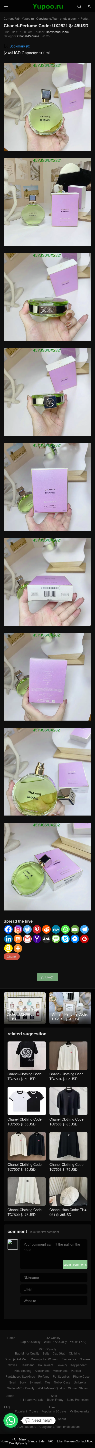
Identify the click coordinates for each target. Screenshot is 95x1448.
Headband (27, 1365)
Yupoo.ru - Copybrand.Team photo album (49, 18)
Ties (47, 1382)
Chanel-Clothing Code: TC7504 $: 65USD (67, 1076)
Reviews (35, 1419)
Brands (9, 1395)
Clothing (74, 1353)
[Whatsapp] (65, 929)
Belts (46, 1353)
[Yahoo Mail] (37, 939)
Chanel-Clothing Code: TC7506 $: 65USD (67, 1121)
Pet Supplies (61, 1376)
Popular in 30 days (53, 1411)
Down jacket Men (16, 1359)
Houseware (45, 1365)
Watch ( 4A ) (78, 1341)
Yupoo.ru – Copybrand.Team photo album (52, 1426)
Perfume (86, 18)
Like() (48, 977)
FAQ (7, 1407)
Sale (54, 1395)
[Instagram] (18, 929)
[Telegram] (84, 929)
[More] (18, 948)
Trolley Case (62, 1382)
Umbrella (80, 1382)
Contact (49, 1419)
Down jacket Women (44, 1359)
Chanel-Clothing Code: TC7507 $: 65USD (25, 1167)
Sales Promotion (78, 1399)
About (62, 1419)
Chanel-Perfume (28, 36)
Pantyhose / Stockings (20, 1376)
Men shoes (60, 1370)
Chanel (12, 956)
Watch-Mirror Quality (51, 1388)
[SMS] (56, 939)
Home (11, 1338)
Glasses (85, 1359)
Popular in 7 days (26, 1411)
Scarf (12, 1382)
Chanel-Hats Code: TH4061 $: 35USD (67, 1212)
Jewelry (62, 1365)
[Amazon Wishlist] (8, 948)
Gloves (12, 1365)
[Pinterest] (37, 929)
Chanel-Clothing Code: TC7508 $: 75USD (67, 1167)
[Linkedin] (8, 939)
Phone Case (81, 1376)
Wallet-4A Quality (55, 1341)
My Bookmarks (79, 1411)
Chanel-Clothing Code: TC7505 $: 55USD (25, 1121)
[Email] (75, 929)
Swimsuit (35, 1382)
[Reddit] (46, 929)
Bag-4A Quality (30, 1341)
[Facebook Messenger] (75, 939)
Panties (76, 1370)
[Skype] (65, 939)
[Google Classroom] (84, 939)
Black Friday (55, 1399)
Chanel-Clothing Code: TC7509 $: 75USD (25, 1212)
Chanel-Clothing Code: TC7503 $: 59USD (25, 1076)
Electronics (69, 1359)
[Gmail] (27, 939)
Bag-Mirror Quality (27, 1353)
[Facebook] (8, 929)
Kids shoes (42, 1370)
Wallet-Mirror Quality (20, 1388)
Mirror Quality (48, 1349)
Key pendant (78, 1365)
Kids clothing (22, 1370)
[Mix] (18, 939)
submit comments (75, 1264)
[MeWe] (56, 929)
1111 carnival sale (31, 1399)
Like (52, 1407)
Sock (22, 1382)
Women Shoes (78, 1388)
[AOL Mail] (46, 939)
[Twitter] (27, 929)
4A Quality (53, 1338)
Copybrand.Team (57, 32)
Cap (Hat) (59, 1353)
